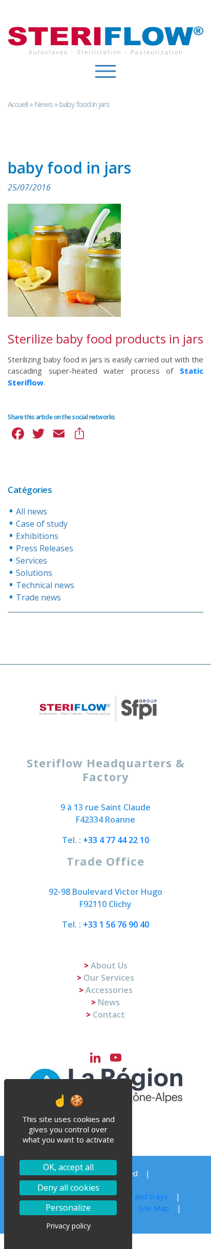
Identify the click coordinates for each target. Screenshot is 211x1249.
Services (31, 560)
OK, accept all (68, 1167)
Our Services (108, 977)
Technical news (45, 585)
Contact (109, 1014)
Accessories (109, 990)
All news (31, 511)
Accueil (18, 104)
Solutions (34, 572)
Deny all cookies (68, 1187)
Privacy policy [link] (68, 1226)
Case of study (42, 523)
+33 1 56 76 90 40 (116, 924)
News (43, 104)
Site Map (153, 1208)
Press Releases (44, 548)
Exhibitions (37, 536)
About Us (109, 965)
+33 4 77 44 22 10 (116, 840)
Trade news (38, 597)
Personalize (68, 1207)
